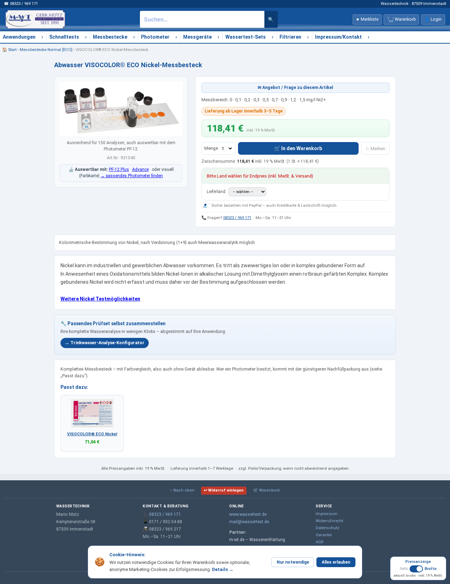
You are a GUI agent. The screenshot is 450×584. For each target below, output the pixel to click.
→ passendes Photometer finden (132, 175)
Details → (222, 569)
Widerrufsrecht (329, 520)
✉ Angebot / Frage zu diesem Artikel (295, 87)
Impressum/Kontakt (338, 37)
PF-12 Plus (119, 169)
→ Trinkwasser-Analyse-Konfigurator (104, 342)
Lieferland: (217, 191)
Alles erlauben (336, 562)
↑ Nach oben (182, 490)
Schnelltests (64, 37)
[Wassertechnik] (35, 19)
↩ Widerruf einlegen (224, 490)
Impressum (327, 513)
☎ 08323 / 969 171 (21, 3)
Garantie (324, 534)
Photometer (155, 37)
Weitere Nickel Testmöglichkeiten (100, 299)
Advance (140, 169)
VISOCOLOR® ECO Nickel (92, 433)
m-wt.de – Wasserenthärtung (257, 539)
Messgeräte (197, 37)
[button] (418, 571)
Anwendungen (19, 37)
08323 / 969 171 (237, 217)
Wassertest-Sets (245, 37)
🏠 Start (9, 49)
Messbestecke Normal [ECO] (46, 49)
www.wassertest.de (247, 514)
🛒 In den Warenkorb (298, 148)
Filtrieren (290, 37)
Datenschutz (327, 527)
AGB (319, 541)
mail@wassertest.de (249, 521)
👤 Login (433, 19)
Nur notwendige (293, 562)
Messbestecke (110, 37)
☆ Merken (375, 148)
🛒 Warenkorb (266, 490)
